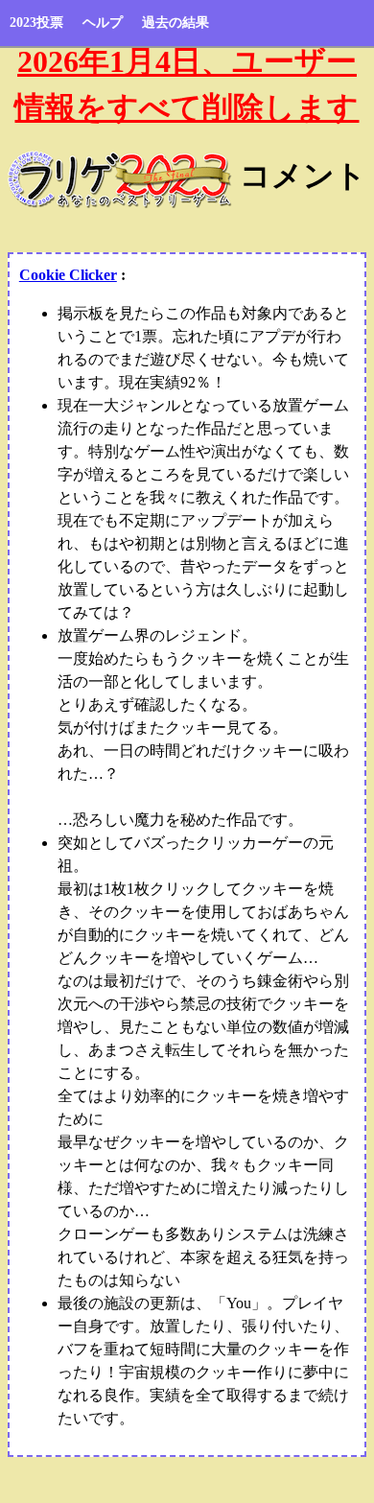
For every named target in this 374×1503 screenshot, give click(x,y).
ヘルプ (102, 22)
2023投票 (36, 22)
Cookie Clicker (68, 275)
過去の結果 (175, 22)
